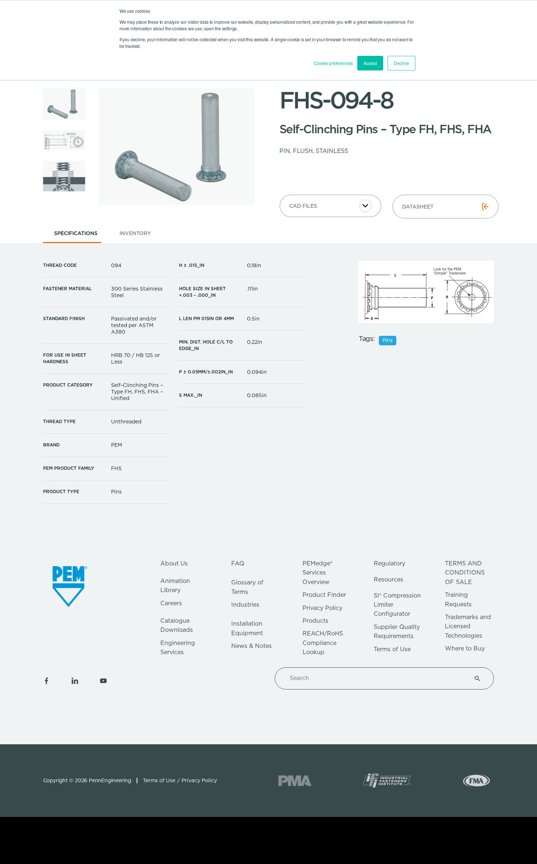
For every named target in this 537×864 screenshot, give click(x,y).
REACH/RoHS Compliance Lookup (322, 643)
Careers (171, 603)
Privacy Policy (322, 607)
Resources (388, 579)
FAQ (237, 563)
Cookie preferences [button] (333, 63)
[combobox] (375, 678)
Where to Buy (465, 648)
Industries (245, 604)
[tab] (75, 235)
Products (315, 620)
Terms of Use (392, 649)
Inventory (135, 233)
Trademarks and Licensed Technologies (468, 626)
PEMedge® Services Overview (317, 572)
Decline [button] (401, 63)
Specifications (76, 233)
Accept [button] (370, 63)
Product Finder (324, 594)
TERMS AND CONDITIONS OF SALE (465, 572)
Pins (387, 340)
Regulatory (389, 563)
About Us (174, 563)
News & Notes (251, 645)
